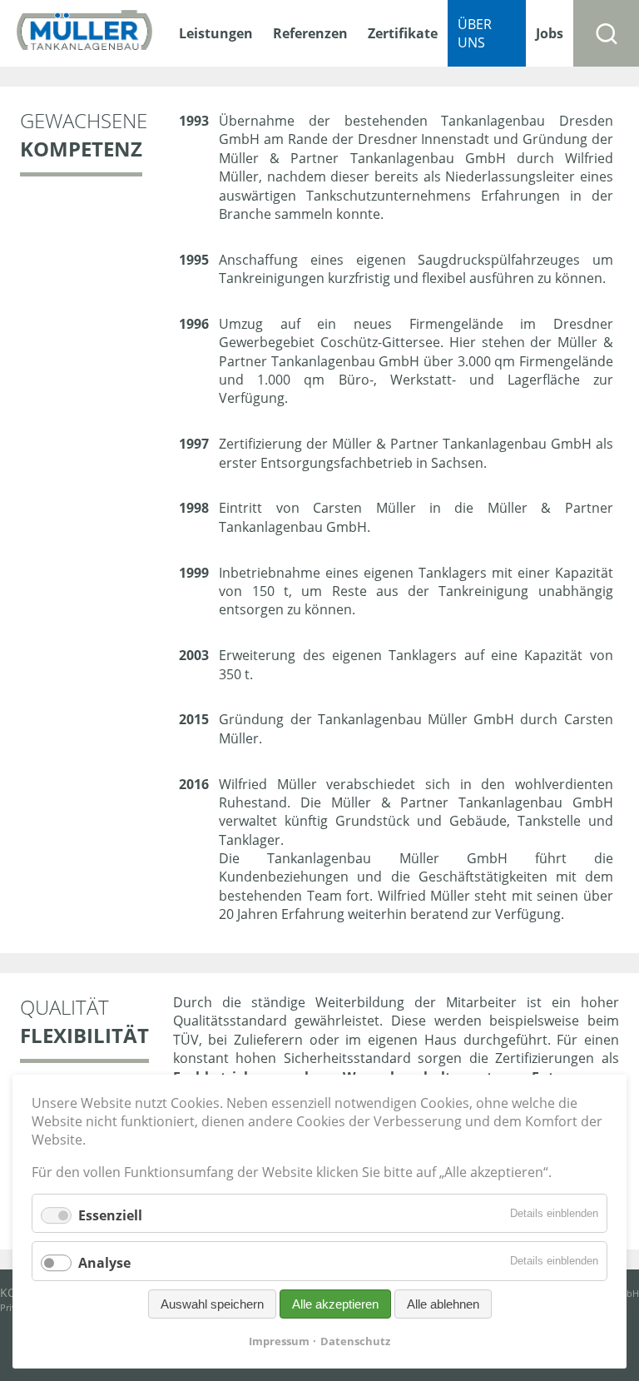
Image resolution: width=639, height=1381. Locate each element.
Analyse (104, 1263)
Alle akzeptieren (335, 1304)
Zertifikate (403, 33)
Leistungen (216, 33)
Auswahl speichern (212, 1304)
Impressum (279, 1341)
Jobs (549, 33)
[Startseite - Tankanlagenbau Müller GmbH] (84, 33)
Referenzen (310, 33)
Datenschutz (355, 1341)
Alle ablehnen (443, 1304)
